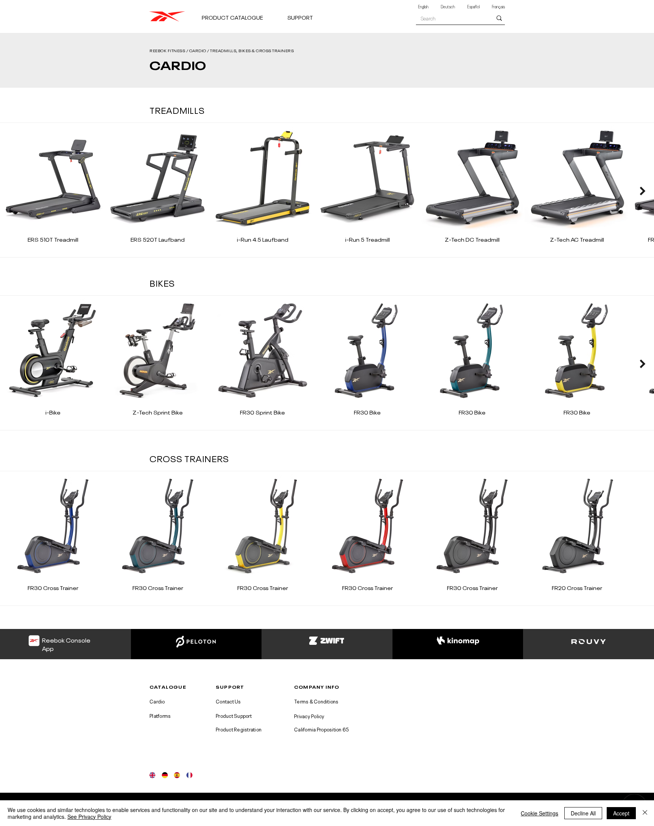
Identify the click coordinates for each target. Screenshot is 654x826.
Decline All (583, 813)
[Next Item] (642, 190)
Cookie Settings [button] (539, 813)
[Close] (644, 813)
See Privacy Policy (89, 816)
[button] (241, 14)
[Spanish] (177, 775)
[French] (189, 775)
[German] (165, 775)
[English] (152, 775)
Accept (621, 813)
